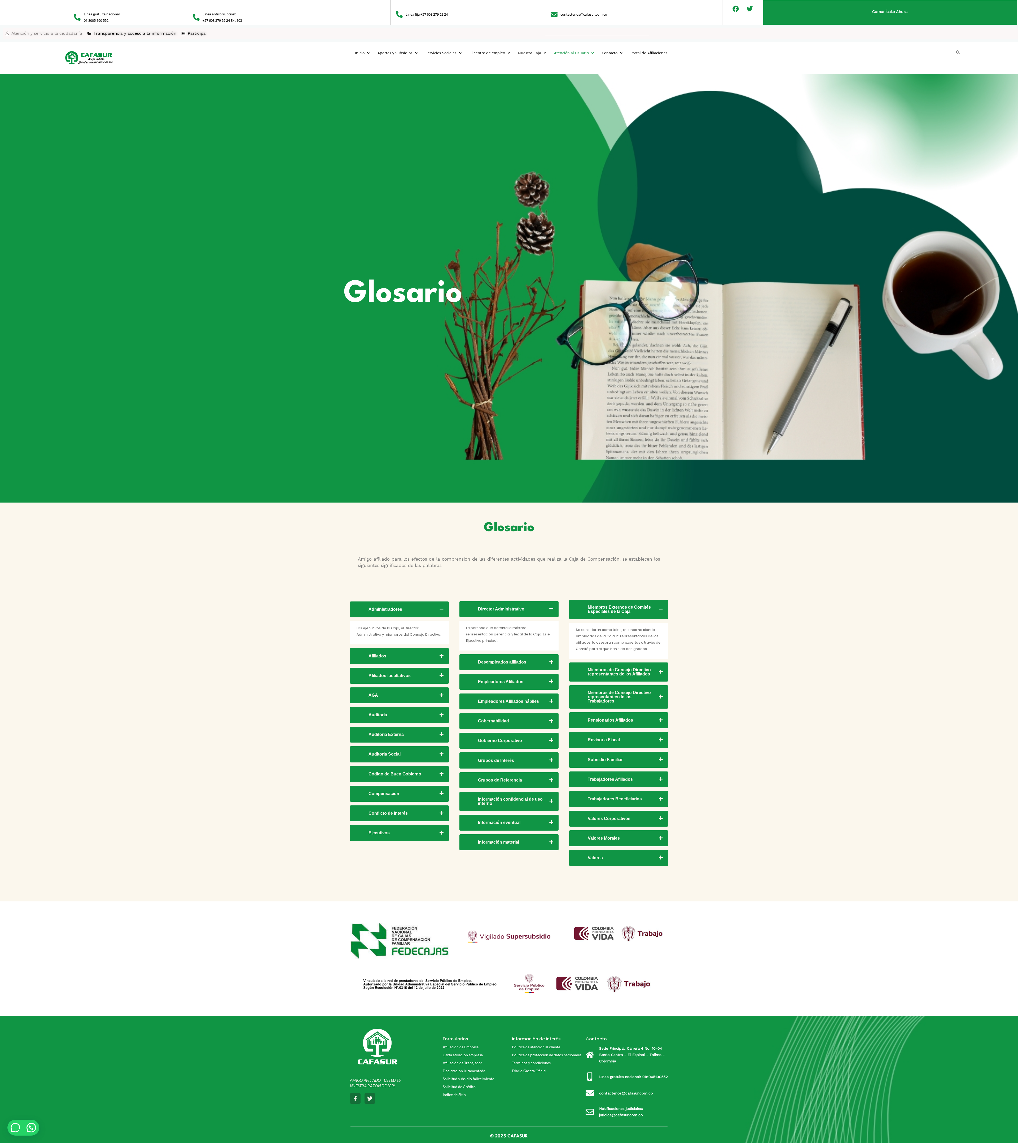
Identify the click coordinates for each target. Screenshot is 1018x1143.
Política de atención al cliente (536, 1047)
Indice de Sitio (454, 1094)
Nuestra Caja (529, 52)
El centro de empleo (487, 52)
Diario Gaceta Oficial (529, 1070)
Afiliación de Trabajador (462, 1063)
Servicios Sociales (441, 52)
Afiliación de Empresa (461, 1047)
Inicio (360, 52)
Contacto (609, 52)
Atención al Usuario (571, 52)
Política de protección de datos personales (546, 1055)
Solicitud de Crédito (459, 1086)
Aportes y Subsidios (395, 52)
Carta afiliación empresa (463, 1055)
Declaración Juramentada (464, 1070)
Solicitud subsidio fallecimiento (468, 1078)
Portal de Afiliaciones (649, 52)
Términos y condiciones (531, 1063)
